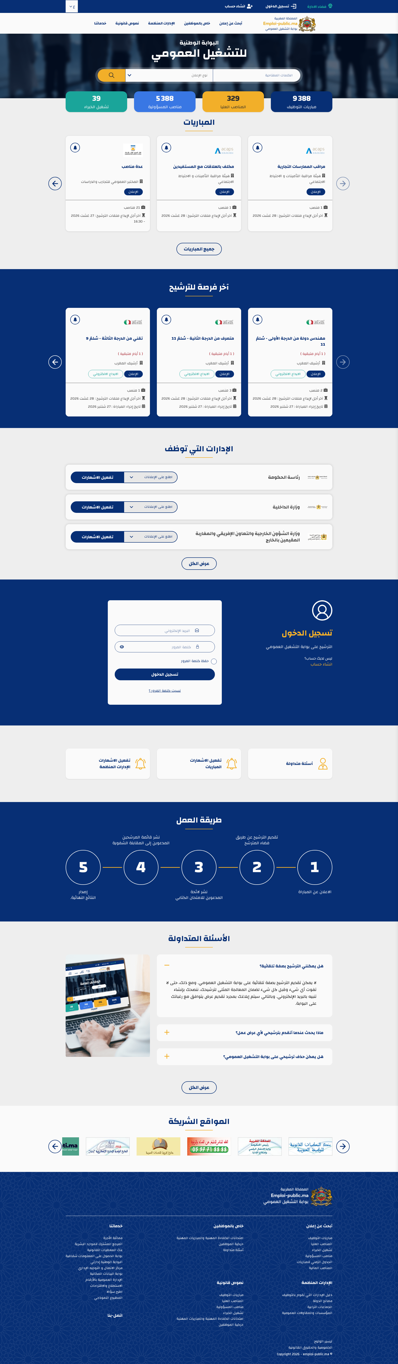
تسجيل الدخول (164, 674)
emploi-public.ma (316, 1354)
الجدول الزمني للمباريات (314, 1262)
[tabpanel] (314, 867)
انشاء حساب (235, 6)
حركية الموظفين (231, 1244)
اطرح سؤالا (115, 1292)
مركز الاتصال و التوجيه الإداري (100, 1268)
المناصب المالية (320, 1268)
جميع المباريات (199, 249)
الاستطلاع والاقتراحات (106, 1286)
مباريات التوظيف (320, 1238)
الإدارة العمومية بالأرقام (104, 1280)
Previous (343, 1146)
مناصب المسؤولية (318, 1256)
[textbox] (169, 75)
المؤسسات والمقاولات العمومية (307, 1313)
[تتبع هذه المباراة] (257, 147)
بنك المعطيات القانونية (105, 1250)
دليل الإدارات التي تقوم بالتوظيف (307, 1295)
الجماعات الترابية (319, 1307)
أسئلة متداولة (233, 1250)
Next (55, 183)
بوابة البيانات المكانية (106, 1274)
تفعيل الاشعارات (97, 477)
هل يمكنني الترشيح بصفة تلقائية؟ (291, 965)
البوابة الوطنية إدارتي (107, 1262)
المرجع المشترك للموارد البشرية (99, 1244)
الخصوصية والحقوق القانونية (310, 1347)
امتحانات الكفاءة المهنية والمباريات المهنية (210, 1238)
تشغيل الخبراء (322, 1250)
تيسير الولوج (323, 1341)
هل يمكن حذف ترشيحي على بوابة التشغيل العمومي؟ (273, 1057)
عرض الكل (199, 563)
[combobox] (169, 75)
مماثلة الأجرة (113, 1238)
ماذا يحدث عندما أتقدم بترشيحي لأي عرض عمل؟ (279, 1033)
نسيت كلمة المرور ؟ (165, 690)
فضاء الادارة (316, 6)
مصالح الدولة (322, 1301)
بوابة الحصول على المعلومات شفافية (94, 1256)
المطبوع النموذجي (108, 1298)
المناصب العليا (321, 1244)
